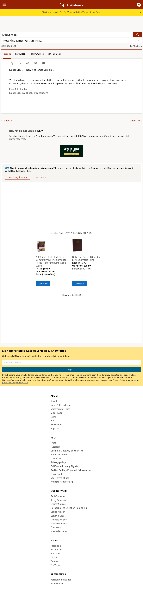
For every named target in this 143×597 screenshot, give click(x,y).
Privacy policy (58, 462)
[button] (139, 5)
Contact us (56, 458)
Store (53, 416)
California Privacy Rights (64, 466)
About (54, 401)
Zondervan (56, 527)
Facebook (56, 545)
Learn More (40, 177)
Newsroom (56, 424)
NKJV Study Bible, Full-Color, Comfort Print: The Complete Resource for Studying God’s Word (51, 261)
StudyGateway (58, 500)
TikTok (54, 557)
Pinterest (55, 553)
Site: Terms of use (60, 477)
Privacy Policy (119, 380)
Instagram (56, 549)
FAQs (53, 442)
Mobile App (57, 412)
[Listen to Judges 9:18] (43, 63)
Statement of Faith (60, 408)
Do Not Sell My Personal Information (71, 470)
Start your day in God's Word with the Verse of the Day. (71, 12)
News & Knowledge (61, 405)
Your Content (54, 53)
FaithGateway (58, 496)
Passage (7, 53)
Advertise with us (60, 454)
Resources (20, 53)
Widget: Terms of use (62, 481)
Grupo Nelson (58, 511)
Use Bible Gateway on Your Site (67, 450)
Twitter (54, 561)
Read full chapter (18, 89)
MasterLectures (59, 531)
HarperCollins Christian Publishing (69, 507)
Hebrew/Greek (36, 53)
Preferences (57, 583)
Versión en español (61, 579)
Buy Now (43, 283)
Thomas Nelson (59, 519)
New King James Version (22, 130)
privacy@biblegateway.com (15, 382)
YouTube (55, 565)
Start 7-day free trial (17, 177)
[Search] (137, 34)
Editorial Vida (58, 515)
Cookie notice (58, 474)
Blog (53, 420)
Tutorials (55, 446)
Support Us (57, 428)
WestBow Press (59, 523)
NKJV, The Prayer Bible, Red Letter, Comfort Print (86, 258)
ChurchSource (58, 503)
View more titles (72, 294)
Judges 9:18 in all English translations (28, 92)
